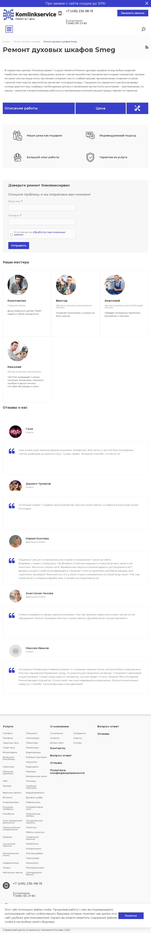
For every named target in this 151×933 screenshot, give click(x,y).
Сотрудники (79, 733)
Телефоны (8, 738)
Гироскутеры (32, 858)
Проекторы (8, 766)
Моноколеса (32, 863)
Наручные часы (11, 743)
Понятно (131, 915)
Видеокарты (32, 766)
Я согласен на (39, 233)
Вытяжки (7, 797)
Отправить (18, 245)
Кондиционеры (11, 802)
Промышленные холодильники (11, 828)
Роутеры (7, 786)
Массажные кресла (13, 872)
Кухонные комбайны (8, 808)
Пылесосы (31, 827)
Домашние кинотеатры (9, 758)
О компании (59, 726)
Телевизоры (32, 747)
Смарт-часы (9, 747)
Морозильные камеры (33, 815)
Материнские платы (36, 776)
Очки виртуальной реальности (12, 821)
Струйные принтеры (31, 787)
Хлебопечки (32, 844)
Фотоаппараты (10, 752)
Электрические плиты (11, 854)
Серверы (7, 837)
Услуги (8, 726)
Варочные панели (12, 792)
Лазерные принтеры (8, 772)
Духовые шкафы (34, 797)
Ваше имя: (15, 201)
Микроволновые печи (34, 808)
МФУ (5, 781)
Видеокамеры (33, 752)
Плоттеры (31, 781)
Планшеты (31, 733)
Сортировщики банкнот (34, 873)
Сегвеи (6, 867)
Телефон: (14, 215)
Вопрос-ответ (57, 743)
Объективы (32, 743)
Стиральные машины (32, 838)
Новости (77, 738)
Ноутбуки (8, 733)
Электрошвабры (34, 853)
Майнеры (31, 771)
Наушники (31, 762)
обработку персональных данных (39, 233)
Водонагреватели (35, 792)
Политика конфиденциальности (67, 771)
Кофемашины (33, 802)
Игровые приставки (36, 757)
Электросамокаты (35, 867)
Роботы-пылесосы (35, 832)
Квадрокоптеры (11, 863)
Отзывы (77, 743)
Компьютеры (32, 738)
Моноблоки (8, 814)
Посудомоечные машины (34, 821)
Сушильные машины (9, 845)
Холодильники (33, 848)
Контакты (55, 738)
